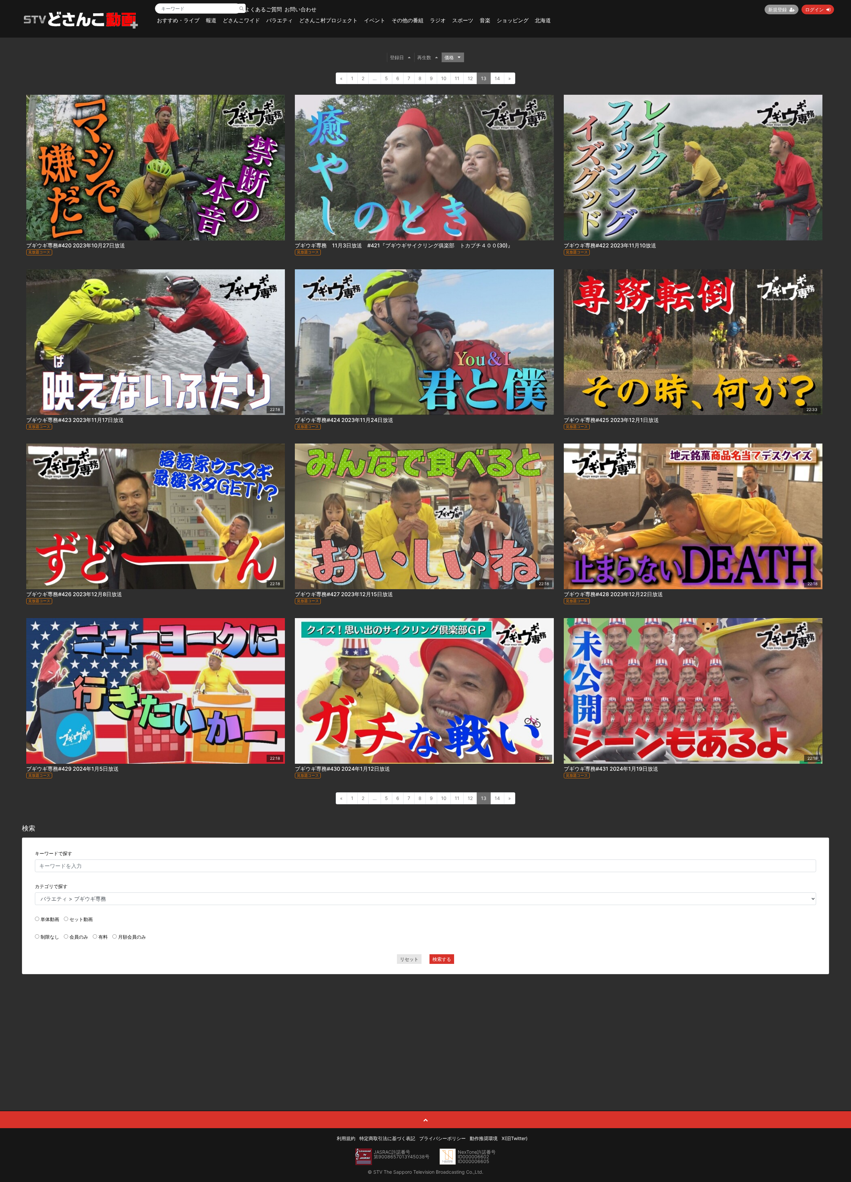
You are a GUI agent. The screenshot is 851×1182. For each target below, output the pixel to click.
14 (497, 78)
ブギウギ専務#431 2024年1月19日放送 (611, 768)
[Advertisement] (425, 1027)
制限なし (50, 937)
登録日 (397, 57)
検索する (441, 959)
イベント (374, 20)
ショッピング (513, 20)
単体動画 (50, 919)
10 (443, 78)
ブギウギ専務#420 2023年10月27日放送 (75, 245)
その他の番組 (408, 20)
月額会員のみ (132, 937)
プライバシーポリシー (442, 1138)
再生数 (424, 57)
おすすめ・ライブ (178, 20)
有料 (103, 937)
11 (457, 78)
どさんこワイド (241, 20)
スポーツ (462, 20)
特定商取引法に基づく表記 (387, 1138)
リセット (409, 959)
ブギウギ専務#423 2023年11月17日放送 (75, 420)
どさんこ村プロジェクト (328, 20)
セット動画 (81, 919)
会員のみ (78, 937)
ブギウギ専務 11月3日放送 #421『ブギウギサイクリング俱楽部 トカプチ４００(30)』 (404, 245)
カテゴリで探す (51, 886)
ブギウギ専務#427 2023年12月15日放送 (344, 594)
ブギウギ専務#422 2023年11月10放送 (610, 245)
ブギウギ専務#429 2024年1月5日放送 (72, 768)
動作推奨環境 (484, 1138)
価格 (449, 57)
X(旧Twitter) (515, 1138)
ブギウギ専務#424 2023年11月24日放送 (344, 420)
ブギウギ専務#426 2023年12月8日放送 (74, 594)
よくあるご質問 (263, 9)
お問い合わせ (300, 9)
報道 (211, 20)
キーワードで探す (53, 853)
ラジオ (438, 20)
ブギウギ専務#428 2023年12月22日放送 (613, 594)
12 (470, 78)
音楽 (485, 20)
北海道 (543, 20)
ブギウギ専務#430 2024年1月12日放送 (342, 768)
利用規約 (346, 1138)
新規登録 (777, 9)
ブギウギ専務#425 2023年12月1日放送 (611, 420)
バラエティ (279, 20)
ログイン (814, 9)
